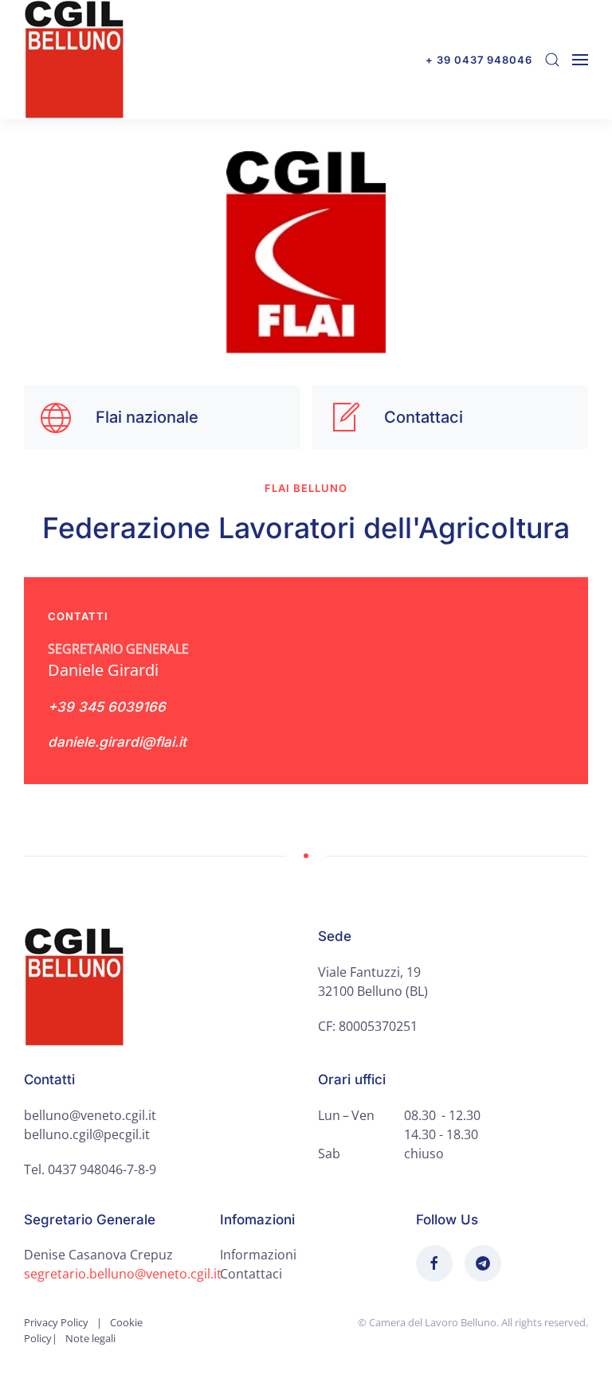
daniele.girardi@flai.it (117, 742)
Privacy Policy (56, 1322)
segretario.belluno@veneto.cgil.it (123, 1273)
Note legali (90, 1338)
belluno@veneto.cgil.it (90, 1115)
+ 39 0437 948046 (479, 59)
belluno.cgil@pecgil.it (87, 1134)
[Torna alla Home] (74, 59)
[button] (552, 59)
